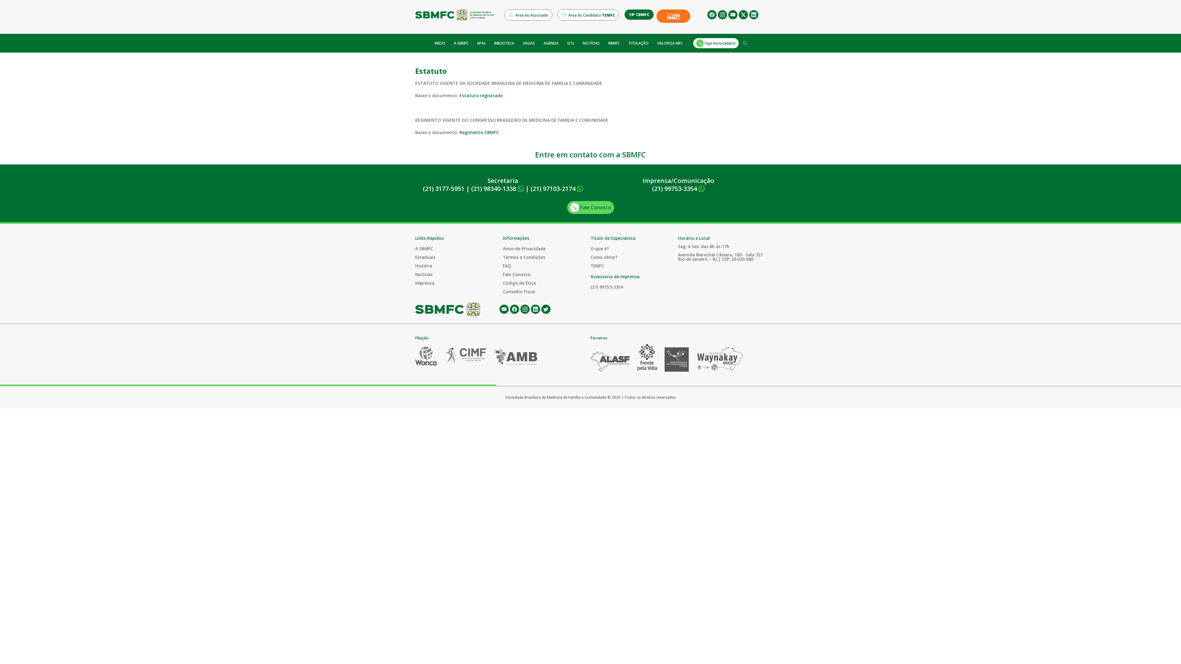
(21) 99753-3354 (675, 188)
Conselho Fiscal (519, 291)
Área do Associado (531, 15)
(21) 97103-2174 (554, 188)
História (423, 266)
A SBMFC (461, 43)
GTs (570, 43)
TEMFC (597, 266)
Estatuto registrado (481, 95)
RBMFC (614, 43)
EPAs (481, 43)
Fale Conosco (595, 207)
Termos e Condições (524, 257)
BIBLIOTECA (504, 43)
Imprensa (424, 283)
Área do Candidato (591, 15)
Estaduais (425, 257)
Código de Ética (519, 283)
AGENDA (551, 43)
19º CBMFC (639, 14)
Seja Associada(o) (720, 43)
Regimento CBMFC (479, 132)
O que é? (599, 248)
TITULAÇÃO (638, 43)
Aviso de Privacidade (524, 248)
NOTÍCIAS (591, 43)
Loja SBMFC (673, 16)
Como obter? (604, 257)
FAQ (507, 266)
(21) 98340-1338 (494, 188)
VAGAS (529, 43)
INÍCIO (440, 43)
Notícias (423, 274)
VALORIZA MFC (670, 43)
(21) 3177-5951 (443, 188)
